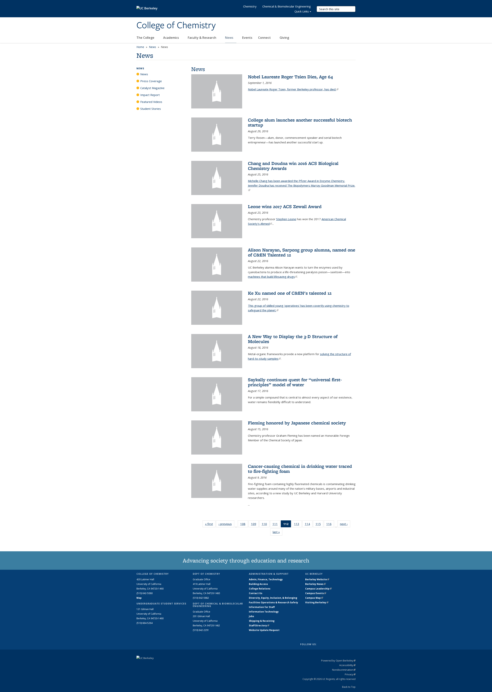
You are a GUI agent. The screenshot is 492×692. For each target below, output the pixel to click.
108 (244, 524)
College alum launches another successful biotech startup (300, 122)
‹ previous (226, 524)
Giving (284, 38)
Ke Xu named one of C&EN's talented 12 (290, 293)
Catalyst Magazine (152, 88)
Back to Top (349, 687)
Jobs (251, 616)
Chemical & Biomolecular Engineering (286, 6)
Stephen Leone (286, 219)
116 (330, 524)
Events (247, 38)
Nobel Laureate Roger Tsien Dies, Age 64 (290, 77)
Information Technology (264, 611)
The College (145, 38)
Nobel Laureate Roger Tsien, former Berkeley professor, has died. (293, 89)
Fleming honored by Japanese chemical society (297, 423)
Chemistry (250, 6)
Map (139, 597)
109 (255, 524)
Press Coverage (151, 81)
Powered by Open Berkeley (338, 660)
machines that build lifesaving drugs (272, 277)
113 (298, 524)
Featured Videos (151, 102)
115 (319, 524)
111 (276, 524)
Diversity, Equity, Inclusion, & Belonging (273, 597)
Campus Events (315, 593)
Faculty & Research (202, 38)
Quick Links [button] (301, 11)
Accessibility (347, 665)
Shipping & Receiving (261, 621)
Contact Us (255, 593)
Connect (265, 38)
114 (308, 524)
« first (210, 524)
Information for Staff (262, 607)
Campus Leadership (318, 588)
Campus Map (314, 597)
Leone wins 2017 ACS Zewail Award (285, 206)
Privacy (350, 674)
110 (265, 524)
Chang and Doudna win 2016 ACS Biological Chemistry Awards (293, 165)
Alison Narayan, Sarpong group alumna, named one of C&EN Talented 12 (301, 252)
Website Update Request (264, 630)
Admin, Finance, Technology (266, 579)
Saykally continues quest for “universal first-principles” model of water (295, 382)
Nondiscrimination (344, 669)
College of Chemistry (176, 25)
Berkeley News (315, 584)
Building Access (258, 584)
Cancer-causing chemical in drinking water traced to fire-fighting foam (300, 468)
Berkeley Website (317, 579)
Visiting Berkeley (316, 602)
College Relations (259, 588)
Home (140, 47)
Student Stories (150, 109)
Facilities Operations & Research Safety (273, 602)
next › (345, 524)
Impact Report (150, 95)
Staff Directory (259, 625)
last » (277, 532)
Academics (171, 38)
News (229, 38)
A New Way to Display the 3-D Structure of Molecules (292, 338)
